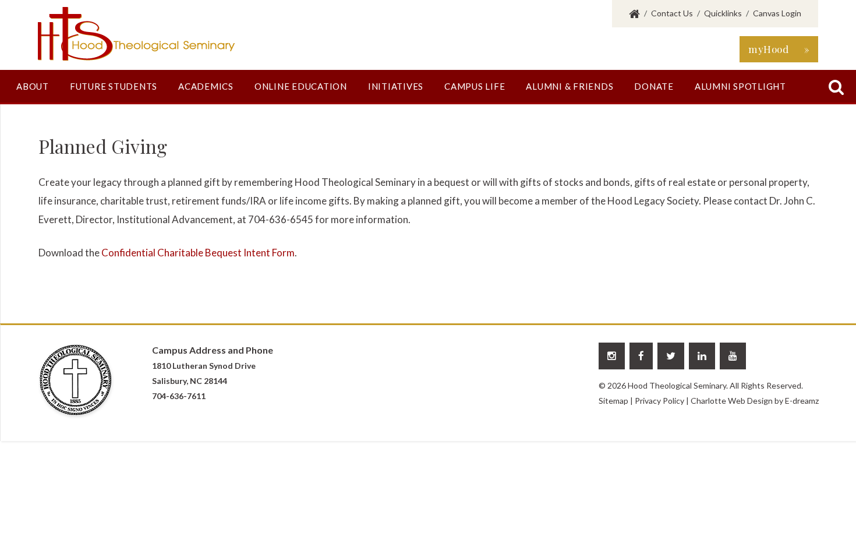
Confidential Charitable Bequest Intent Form (198, 252)
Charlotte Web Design (732, 401)
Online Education (300, 86)
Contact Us (672, 13)
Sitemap (613, 401)
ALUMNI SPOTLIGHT (740, 86)
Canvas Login (777, 13)
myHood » (778, 49)
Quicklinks (723, 13)
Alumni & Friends (569, 86)
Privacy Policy (659, 401)
